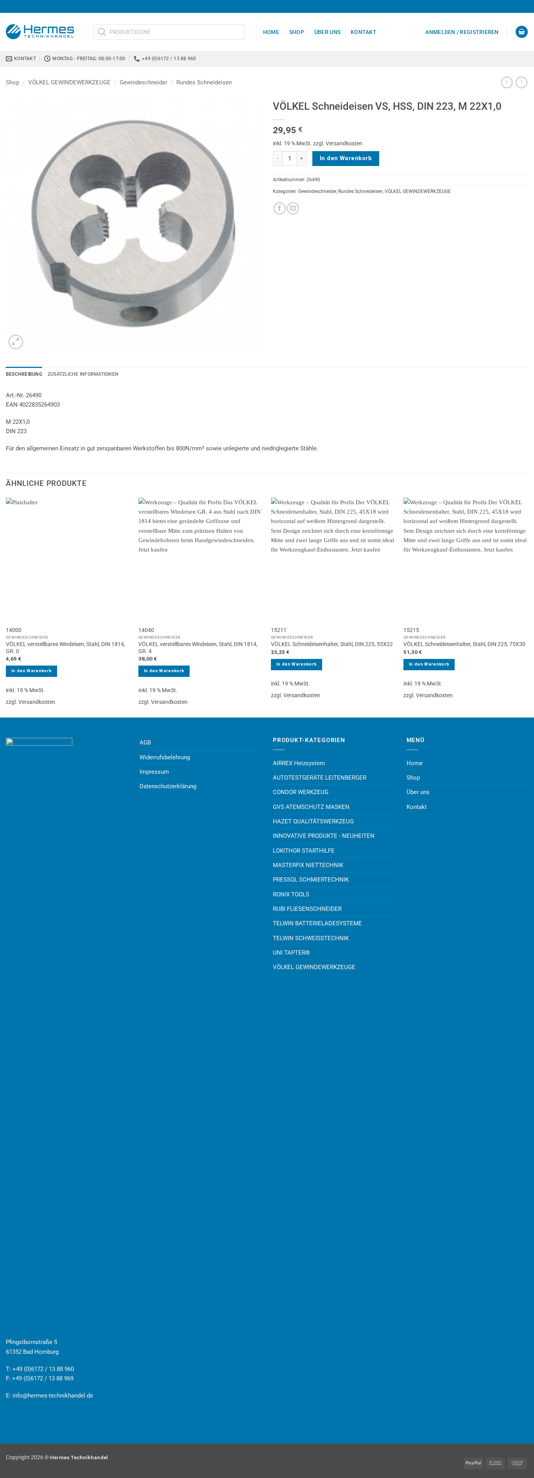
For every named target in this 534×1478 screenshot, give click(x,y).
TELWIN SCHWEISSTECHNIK (311, 938)
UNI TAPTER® (291, 952)
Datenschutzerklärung (168, 786)
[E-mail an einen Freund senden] (293, 208)
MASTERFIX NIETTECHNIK (308, 865)
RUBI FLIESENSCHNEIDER (307, 908)
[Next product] (506, 82)
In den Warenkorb (346, 158)
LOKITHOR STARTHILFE (304, 850)
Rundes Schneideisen (204, 82)
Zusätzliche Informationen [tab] (83, 374)
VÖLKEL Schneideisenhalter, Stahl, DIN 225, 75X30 (464, 644)
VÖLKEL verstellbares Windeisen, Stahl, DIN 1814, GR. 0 (65, 647)
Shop (296, 32)
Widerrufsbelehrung (165, 757)
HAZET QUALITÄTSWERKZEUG (313, 821)
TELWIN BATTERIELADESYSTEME (317, 923)
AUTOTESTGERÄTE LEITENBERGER (319, 777)
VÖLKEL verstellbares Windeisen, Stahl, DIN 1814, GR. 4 (198, 647)
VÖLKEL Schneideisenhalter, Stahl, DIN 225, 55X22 (332, 644)
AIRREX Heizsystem (299, 763)
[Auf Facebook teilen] (280, 208)
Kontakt (363, 32)
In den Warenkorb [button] (31, 670)
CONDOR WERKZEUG (300, 792)
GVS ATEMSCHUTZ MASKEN (311, 806)
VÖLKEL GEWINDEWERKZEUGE (69, 82)
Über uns (327, 32)
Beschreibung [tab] (24, 374)
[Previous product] (521, 82)
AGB (145, 742)
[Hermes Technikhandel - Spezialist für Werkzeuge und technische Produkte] (44, 31)
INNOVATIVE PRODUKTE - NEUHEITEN (324, 835)
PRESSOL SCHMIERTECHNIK (311, 879)
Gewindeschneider (143, 82)
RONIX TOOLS (291, 894)
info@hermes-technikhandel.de (53, 1395)
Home (271, 32)
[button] (461, 32)
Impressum (154, 771)
